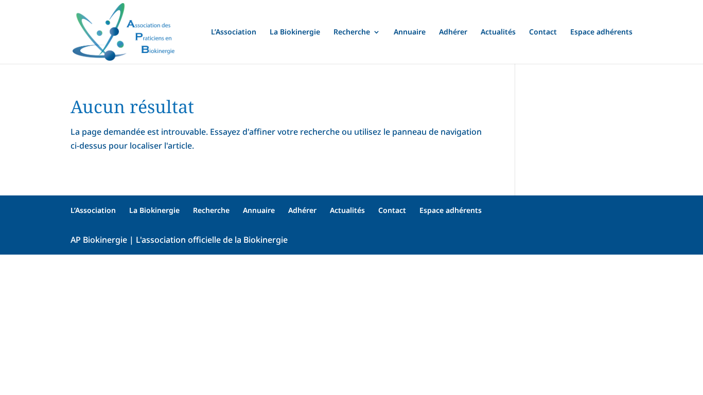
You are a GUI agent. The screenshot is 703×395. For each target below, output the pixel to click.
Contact (543, 32)
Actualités (498, 32)
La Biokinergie (295, 32)
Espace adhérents (601, 32)
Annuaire (410, 32)
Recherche (351, 32)
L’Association (233, 32)
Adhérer (453, 32)
